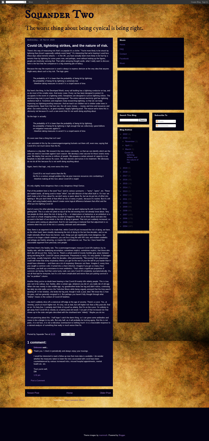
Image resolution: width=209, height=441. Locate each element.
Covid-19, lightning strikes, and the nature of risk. (131, 157)
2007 (125, 214)
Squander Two (59, 14)
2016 (125, 179)
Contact (123, 54)
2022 (125, 134)
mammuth (103, 435)
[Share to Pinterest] (73, 334)
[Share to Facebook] (70, 334)
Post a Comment (38, 380)
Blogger (122, 435)
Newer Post (33, 393)
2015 (125, 183)
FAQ (122, 49)
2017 (125, 176)
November (130, 141)
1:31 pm (37, 375)
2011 (125, 199)
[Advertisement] (76, 418)
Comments (163, 126)
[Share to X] (68, 334)
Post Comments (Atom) (74, 400)
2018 (125, 172)
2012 (125, 195)
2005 (125, 222)
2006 (125, 218)
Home (70, 393)
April (127, 145)
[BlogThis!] (65, 334)
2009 (125, 207)
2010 (125, 203)
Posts (161, 121)
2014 (125, 187)
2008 (125, 210)
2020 (125, 138)
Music (122, 63)
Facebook (124, 58)
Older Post (105, 393)
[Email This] (62, 334)
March (128, 149)
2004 (125, 226)
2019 (125, 168)
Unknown (38, 347)
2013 (125, 191)
